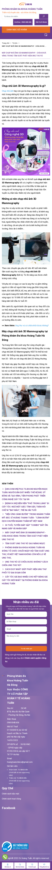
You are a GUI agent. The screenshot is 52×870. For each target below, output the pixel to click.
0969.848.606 (22, 22)
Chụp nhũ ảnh (7, 91)
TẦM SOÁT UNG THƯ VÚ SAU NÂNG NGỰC (25, 543)
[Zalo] (11, 849)
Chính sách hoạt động (11, 799)
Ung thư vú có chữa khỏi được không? (32, 325)
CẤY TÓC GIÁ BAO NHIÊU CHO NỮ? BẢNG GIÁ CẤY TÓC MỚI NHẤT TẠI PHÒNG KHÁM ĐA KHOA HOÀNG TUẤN (25, 580)
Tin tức (14, 43)
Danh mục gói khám (17, 29)
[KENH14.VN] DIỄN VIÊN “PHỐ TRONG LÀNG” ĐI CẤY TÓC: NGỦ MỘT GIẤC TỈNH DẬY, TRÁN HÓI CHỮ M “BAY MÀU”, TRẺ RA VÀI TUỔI (25, 506)
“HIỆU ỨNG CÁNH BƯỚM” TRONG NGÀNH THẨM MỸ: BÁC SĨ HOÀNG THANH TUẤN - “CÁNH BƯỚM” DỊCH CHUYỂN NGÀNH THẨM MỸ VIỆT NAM (26, 517)
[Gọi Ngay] (11, 857)
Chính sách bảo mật (10, 794)
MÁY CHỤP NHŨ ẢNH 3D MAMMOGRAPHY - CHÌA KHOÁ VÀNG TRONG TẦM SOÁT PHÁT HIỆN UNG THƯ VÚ (25, 536)
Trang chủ (5, 43)
